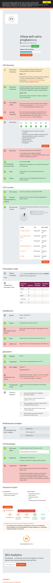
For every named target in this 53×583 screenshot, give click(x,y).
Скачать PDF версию (26, 55)
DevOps (22, 256)
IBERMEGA (7, 579)
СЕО (30, 498)
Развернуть (45, 146)
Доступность (32, 495)
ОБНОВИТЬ (35, 46)
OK (47, 2)
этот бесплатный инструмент (34, 80)
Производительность (34, 493)
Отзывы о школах (25, 230)
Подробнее (35, 6)
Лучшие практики (33, 497)
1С (21, 241)
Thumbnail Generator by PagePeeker (12, 582)
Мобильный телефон (9, 495)
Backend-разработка (25, 246)
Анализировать (8, 507)
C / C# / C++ (23, 251)
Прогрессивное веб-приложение (37, 500)
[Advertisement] (34, 24)
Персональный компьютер (11, 493)
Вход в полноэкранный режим (27, 511)
